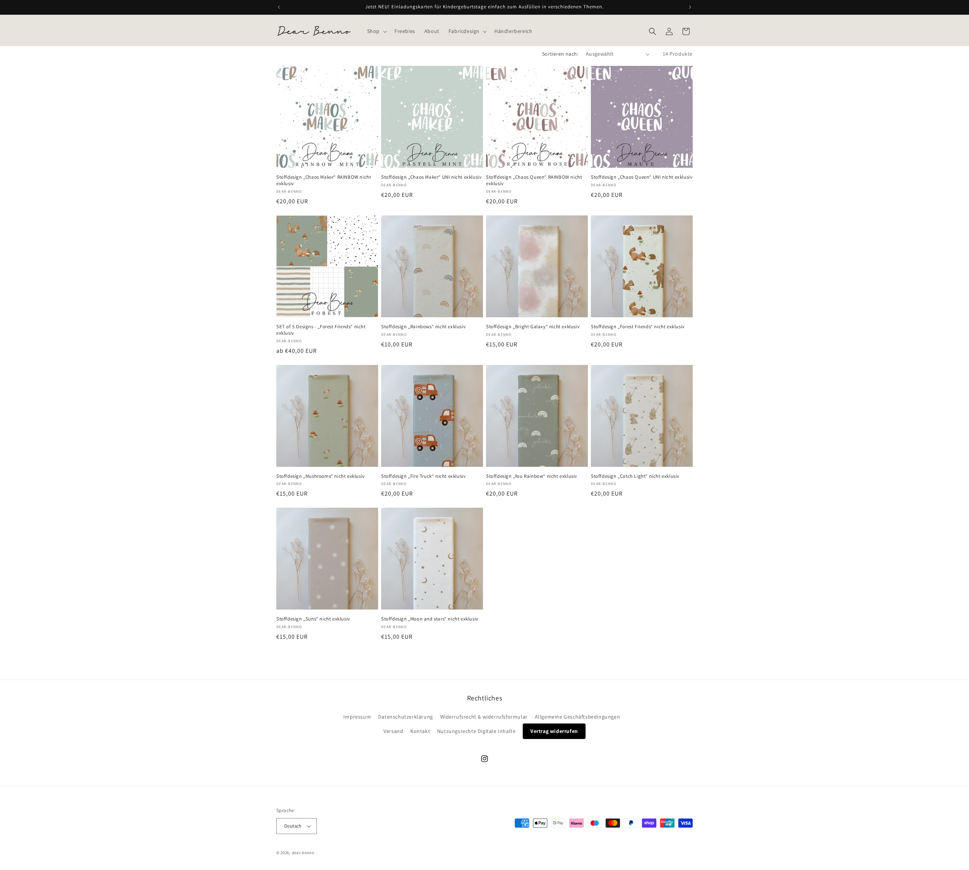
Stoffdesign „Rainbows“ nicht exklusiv (423, 327)
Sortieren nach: (560, 53)
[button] (376, 31)
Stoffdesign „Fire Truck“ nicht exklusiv (423, 476)
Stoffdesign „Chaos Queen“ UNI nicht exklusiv (641, 177)
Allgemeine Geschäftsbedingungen (577, 716)
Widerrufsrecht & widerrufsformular (484, 716)
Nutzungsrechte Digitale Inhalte (476, 731)
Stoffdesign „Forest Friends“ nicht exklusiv (638, 327)
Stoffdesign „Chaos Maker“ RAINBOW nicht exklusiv (323, 180)
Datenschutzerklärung (405, 716)
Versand (393, 731)
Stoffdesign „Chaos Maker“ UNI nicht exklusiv (431, 177)
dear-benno (303, 852)
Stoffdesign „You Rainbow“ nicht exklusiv (531, 476)
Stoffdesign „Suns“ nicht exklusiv (313, 619)
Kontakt (420, 731)
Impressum (357, 716)
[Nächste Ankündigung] (690, 7)
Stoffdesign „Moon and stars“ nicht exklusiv (429, 619)
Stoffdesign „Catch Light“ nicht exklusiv (635, 476)
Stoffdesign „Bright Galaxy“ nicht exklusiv (533, 327)
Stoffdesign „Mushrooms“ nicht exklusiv (320, 476)
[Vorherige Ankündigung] (279, 7)
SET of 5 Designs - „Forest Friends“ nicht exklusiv (321, 330)
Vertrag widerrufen (554, 731)
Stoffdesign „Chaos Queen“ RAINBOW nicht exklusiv (534, 180)
